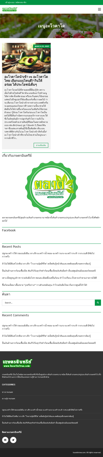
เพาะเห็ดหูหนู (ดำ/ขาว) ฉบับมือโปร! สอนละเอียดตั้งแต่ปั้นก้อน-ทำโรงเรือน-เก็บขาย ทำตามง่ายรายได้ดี (49, 277)
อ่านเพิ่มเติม (41, 145)
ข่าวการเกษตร (7, 392)
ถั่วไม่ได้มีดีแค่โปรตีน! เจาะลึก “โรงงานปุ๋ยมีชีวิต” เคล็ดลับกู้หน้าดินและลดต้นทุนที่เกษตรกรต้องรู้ (46, 263)
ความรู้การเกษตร (8, 398)
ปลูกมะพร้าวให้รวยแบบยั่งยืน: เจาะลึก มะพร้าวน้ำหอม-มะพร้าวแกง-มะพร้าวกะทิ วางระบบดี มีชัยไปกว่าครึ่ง (48, 255)
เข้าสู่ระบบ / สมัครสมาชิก (15, 2)
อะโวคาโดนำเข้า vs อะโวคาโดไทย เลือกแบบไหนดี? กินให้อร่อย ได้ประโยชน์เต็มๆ (26, 80)
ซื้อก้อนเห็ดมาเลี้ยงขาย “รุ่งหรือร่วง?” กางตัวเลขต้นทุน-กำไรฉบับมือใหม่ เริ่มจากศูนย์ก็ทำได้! (44, 285)
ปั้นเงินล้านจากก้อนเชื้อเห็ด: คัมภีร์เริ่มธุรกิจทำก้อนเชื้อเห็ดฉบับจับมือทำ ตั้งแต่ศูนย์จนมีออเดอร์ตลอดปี (49, 270)
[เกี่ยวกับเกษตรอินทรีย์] (51, 187)
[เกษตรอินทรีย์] (8, 9)
